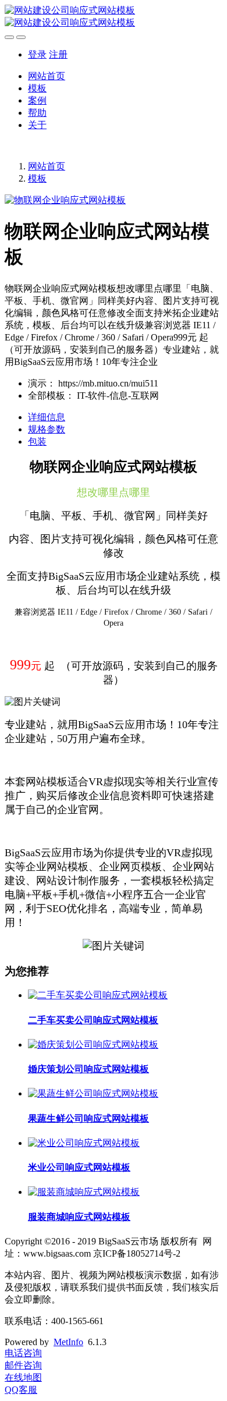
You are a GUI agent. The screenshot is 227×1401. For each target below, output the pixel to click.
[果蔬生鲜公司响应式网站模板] (93, 1093)
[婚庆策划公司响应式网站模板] (93, 1044)
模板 (37, 88)
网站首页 (46, 76)
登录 (37, 54)
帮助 (37, 113)
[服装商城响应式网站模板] (84, 1192)
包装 (37, 441)
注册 (58, 54)
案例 (37, 100)
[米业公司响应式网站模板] (84, 1143)
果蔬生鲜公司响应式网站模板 (88, 1118)
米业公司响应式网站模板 (79, 1167)
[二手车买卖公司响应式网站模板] (98, 995)
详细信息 (46, 417)
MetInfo (68, 1342)
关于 (37, 125)
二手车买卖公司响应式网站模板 (93, 1020)
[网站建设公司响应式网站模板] (113, 17)
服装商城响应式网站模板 (79, 1217)
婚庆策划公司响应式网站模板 (88, 1069)
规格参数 (46, 429)
